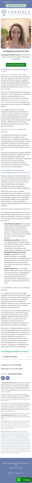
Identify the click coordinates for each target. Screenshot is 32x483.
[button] (28, 356)
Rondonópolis (19, 437)
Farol (2, 71)
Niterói (8, 449)
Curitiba (3, 439)
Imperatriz (13, 433)
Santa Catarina (22, 427)
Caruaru (11, 434)
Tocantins (11, 428)
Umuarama (4, 102)
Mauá (7, 436)
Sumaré (6, 434)
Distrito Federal (8, 422)
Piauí (12, 425)
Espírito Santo (15, 422)
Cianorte (23, 100)
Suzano (24, 448)
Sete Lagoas (8, 439)
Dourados (27, 449)
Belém (23, 433)
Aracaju (28, 443)
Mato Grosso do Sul (9, 424)
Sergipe (6, 428)
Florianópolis (4, 440)
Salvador (27, 445)
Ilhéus (12, 449)
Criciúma (3, 443)
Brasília (9, 440)
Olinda (22, 449)
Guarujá (28, 448)
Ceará (2, 422)
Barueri (16, 442)
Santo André (4, 449)
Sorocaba (20, 436)
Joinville (22, 434)
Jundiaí (20, 448)
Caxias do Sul (17, 449)
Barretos (26, 451)
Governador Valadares (10, 446)
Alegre (2, 434)
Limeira (17, 451)
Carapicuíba (19, 433)
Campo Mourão (15, 100)
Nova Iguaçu (26, 436)
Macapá (24, 442)
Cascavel (3, 448)
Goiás (20, 422)
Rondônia (12, 427)
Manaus (20, 442)
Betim (15, 445)
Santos (7, 437)
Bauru (13, 440)
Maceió (21, 451)
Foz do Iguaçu (18, 440)
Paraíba (26, 424)
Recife (17, 439)
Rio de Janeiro (17, 425)
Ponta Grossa (13, 437)
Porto (24, 446)
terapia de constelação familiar (12, 75)
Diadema (13, 439)
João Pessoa (19, 446)
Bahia (28, 421)
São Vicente (7, 453)
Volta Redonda (24, 431)
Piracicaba (23, 443)
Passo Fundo (27, 439)
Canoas (21, 439)
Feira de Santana (10, 448)
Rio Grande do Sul (5, 427)
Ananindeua (28, 434)
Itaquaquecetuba (5, 442)
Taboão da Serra (13, 436)
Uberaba (11, 442)
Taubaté (27, 440)
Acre (11, 421)
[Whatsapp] (3, 378)
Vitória (23, 440)
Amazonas (23, 421)
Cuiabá (27, 433)
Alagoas (15, 421)
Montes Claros (10, 445)
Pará (22, 424)
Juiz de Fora (3, 445)
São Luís (13, 451)
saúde (12, 319)
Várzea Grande (16, 434)
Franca (2, 433)
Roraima (17, 427)
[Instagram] (8, 378)
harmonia (27, 87)
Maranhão (24, 422)
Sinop (28, 442)
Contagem (3, 436)
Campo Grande (21, 445)
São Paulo (8, 443)
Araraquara (7, 433)
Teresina (16, 448)
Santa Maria (4, 451)
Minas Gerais (18, 424)
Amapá (19, 421)
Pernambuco (8, 425)
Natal (19, 443)
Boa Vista (3, 437)
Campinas (12, 453)
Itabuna (18, 453)
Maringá (25, 437)
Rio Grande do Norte (26, 425)
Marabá (3, 446)
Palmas (9, 451)
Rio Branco (28, 446)
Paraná (10, 94)
